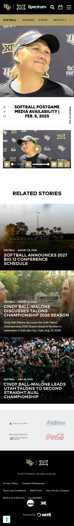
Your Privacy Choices (57, 490)
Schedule (28, 20)
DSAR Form (36, 490)
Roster (43, 20)
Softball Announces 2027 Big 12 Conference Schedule (35, 259)
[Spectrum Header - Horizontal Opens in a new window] (37, 7)
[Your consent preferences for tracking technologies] (6, 519)
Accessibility (35, 497)
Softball (9, 250)
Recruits (59, 20)
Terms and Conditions (14, 490)
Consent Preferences (33, 483)
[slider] (13, 164)
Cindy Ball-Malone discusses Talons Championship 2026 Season (36, 311)
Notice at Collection (13, 497)
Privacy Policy (10, 483)
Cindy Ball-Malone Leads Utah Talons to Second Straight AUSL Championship (35, 390)
